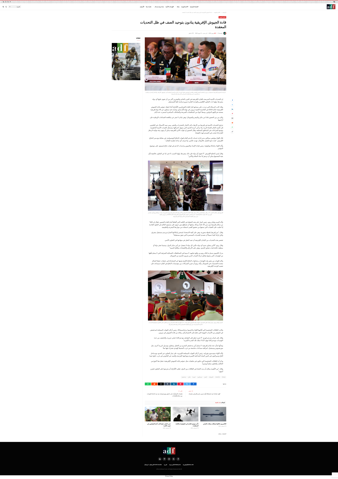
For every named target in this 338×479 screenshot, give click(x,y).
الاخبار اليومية (184, 7)
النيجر (205, 377)
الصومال (211, 377)
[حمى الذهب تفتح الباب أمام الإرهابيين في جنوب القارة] (158, 414)
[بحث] (3, 7)
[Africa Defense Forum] (331, 6)
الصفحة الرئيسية (194, 7)
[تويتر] (232, 104)
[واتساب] (232, 127)
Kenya (223, 377)
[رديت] (232, 122)
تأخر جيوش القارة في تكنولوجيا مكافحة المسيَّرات (187, 425)
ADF (215, 33)
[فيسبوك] (232, 100)
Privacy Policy (169, 476)
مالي (189, 377)
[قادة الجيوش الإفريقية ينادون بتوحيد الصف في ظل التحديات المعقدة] (185, 64)
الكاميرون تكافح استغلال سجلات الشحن (214, 424)
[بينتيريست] (232, 113)
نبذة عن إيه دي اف (159, 7)
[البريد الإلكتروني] (232, 118)
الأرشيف (142, 7)
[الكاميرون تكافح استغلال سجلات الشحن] (213, 414)
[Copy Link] (232, 131)
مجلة (178, 7)
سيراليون (200, 377)
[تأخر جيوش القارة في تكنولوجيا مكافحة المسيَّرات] (185, 414)
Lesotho (217, 377)
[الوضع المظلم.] (6, 6)
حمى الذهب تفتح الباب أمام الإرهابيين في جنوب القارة (159, 425)
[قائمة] (334, 2)
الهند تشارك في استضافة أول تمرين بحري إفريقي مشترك (204, 394)
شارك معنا (148, 7)
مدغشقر (184, 377)
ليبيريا (194, 377)
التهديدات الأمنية (170, 7)
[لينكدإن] (232, 109)
